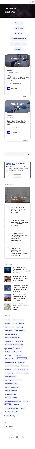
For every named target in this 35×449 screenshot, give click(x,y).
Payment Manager (11, 387)
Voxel (15, 412)
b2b (7, 323)
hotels (8, 369)
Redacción (14, 88)
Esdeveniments (10, 362)
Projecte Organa (10, 394)
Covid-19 (19, 341)
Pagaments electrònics (19, 38)
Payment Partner (11, 390)
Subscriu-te (17, 176)
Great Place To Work (12, 366)
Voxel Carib (9, 415)
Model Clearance (22, 373)
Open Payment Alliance (13, 380)
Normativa (18, 23)
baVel (20, 327)
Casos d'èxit (18, 49)
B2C (15, 323)
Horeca (24, 366)
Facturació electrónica (19, 44)
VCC (23, 408)
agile (7, 320)
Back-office (9, 327)
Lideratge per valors (21, 369)
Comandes (9, 341)
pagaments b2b (11, 383)
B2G (21, 323)
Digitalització (19, 28)
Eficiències (9, 359)
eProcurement (22, 359)
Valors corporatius (11, 408)
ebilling (8, 355)
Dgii (17, 348)
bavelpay (8, 330)
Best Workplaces (11, 334)
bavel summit (20, 330)
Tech (25, 401)
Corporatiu (18, 33)
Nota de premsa (11, 376)
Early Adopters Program (13, 352)
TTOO (16, 404)
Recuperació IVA (11, 397)
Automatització (18, 320)
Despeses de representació (14, 344)
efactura (17, 355)
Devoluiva (9, 348)
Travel (8, 404)
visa (7, 412)
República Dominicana (13, 401)
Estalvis (21, 362)
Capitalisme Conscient (12, 337)
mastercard (9, 373)
